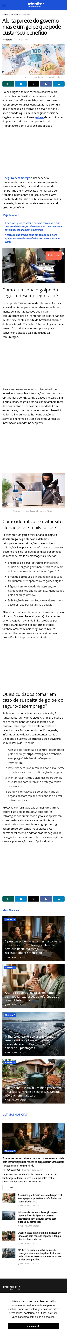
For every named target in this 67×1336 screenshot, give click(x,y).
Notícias (14, 14)
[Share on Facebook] (46, 84)
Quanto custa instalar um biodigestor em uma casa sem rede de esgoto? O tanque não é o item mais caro (33, 1091)
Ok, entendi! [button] (33, 1326)
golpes (39, 117)
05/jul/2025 (23, 39)
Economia (25, 14)
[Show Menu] (4, 5)
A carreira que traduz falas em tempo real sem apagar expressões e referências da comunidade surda (32, 238)
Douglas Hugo (13, 1170)
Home (5, 14)
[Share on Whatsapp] (8, 84)
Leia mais (12, 1187)
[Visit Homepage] (36, 4)
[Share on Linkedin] (59, 84)
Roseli (9, 39)
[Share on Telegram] (21, 84)
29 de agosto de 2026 (16, 957)
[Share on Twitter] (33, 84)
